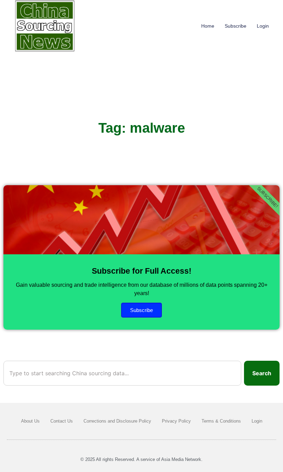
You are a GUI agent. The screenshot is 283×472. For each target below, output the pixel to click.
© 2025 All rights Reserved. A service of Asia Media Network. (141, 459)
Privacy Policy (176, 421)
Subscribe (235, 26)
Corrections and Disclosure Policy (117, 421)
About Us (30, 421)
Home (207, 26)
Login (263, 26)
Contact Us (61, 421)
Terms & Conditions (221, 421)
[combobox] (122, 373)
